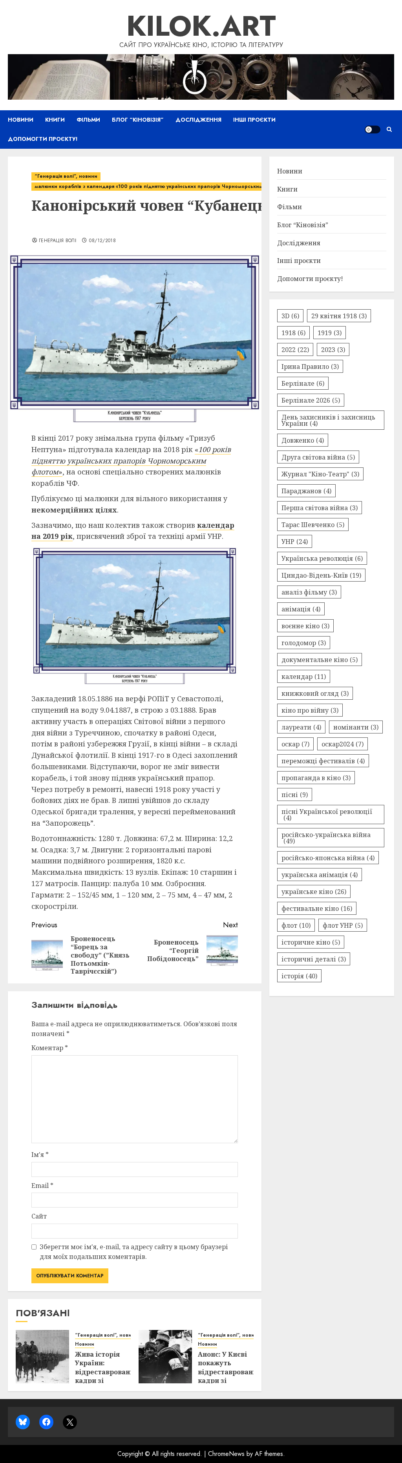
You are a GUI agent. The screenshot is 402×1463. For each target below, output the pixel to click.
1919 (330, 332)
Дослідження (198, 120)
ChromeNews (226, 1453)
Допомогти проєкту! (43, 139)
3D (290, 316)
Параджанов (306, 491)
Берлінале (302, 383)
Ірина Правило (310, 366)
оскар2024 (343, 744)
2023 (333, 349)
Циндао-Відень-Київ (321, 575)
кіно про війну (309, 710)
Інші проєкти (254, 120)
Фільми (88, 120)
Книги (55, 120)
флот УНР (343, 925)
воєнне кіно (305, 626)
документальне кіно (319, 659)
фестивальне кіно (316, 908)
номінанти (355, 727)
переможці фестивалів (323, 761)
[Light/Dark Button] (372, 129)
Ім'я (40, 1154)
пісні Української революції (326, 814)
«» (131, 461)
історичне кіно (310, 942)
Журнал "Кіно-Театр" (320, 474)
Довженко (302, 440)
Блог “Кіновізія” (138, 120)
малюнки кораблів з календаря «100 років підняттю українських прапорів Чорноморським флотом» (160, 186)
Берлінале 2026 (310, 400)
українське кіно (313, 891)
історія (299, 976)
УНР (294, 541)
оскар (295, 744)
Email (42, 1185)
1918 (293, 332)
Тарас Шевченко (312, 524)
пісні (294, 794)
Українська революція (322, 558)
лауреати (301, 727)
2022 (295, 349)
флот (296, 925)
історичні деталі (313, 959)
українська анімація (319, 874)
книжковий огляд (315, 693)
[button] (389, 129)
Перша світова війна (319, 507)
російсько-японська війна (328, 858)
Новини (20, 120)
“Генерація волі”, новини (66, 176)
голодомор (303, 642)
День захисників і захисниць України (328, 420)
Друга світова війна (318, 457)
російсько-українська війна (326, 837)
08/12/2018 (102, 241)
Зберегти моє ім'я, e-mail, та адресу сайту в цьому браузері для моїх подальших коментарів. (134, 1251)
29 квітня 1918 (339, 316)
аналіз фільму (309, 592)
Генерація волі (57, 241)
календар (303, 676)
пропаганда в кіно (316, 777)
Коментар (49, 1047)
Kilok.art (201, 25)
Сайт (39, 1216)
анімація (300, 609)
